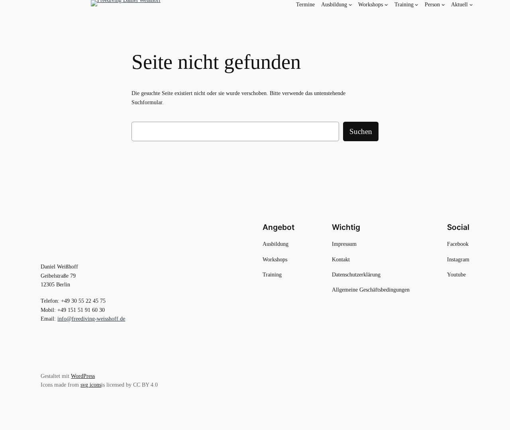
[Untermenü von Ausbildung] (350, 4)
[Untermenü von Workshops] (386, 4)
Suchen (360, 131)
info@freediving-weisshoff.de (91, 318)
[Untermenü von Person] (443, 4)
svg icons (90, 384)
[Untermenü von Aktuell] (471, 4)
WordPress (83, 376)
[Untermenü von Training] (416, 4)
